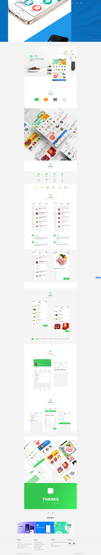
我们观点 (18, 547)
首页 (58, 2)
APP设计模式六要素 (37, 547)
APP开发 (22, 544)
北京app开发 (79, 553)
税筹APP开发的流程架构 (38, 542)
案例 (67, 2)
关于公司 (22, 547)
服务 (62, 2)
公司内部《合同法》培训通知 (39, 549)
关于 (77, 2)
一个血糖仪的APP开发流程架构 (39, 544)
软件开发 (25, 544)
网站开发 (18, 544)
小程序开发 (30, 544)
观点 (72, 2)
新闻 (81, 2)
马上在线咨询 (97, 39)
